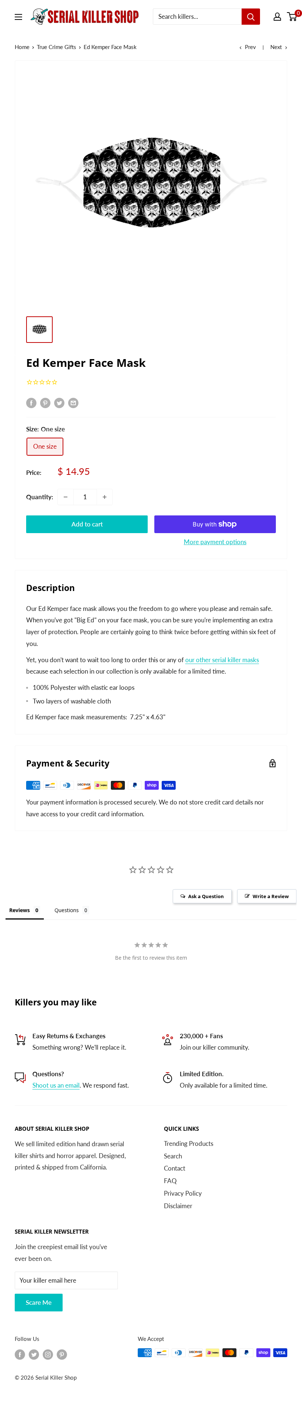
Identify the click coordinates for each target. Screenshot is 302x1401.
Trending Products (188, 1143)
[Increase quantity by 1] (104, 497)
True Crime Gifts (56, 47)
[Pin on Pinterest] (45, 403)
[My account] (277, 17)
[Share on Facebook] (31, 403)
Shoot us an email (56, 1085)
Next (276, 47)
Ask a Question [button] (206, 896)
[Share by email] (73, 403)
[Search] (251, 16)
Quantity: (39, 497)
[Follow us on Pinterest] (62, 1353)
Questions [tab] (67, 910)
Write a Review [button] (271, 896)
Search (173, 1156)
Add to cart (87, 524)
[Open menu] (18, 17)
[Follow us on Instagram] (48, 1353)
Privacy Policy (183, 1193)
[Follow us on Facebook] (20, 1353)
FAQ (170, 1181)
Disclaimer (178, 1206)
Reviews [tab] (19, 910)
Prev (250, 47)
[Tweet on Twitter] (59, 403)
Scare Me (39, 1302)
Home (22, 47)
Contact (174, 1168)
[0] (292, 16)
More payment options (215, 542)
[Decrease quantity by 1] (65, 497)
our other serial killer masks (222, 660)
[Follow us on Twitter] (34, 1353)
